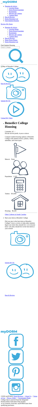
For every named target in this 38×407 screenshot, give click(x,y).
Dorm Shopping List (11, 19)
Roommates (13, 12)
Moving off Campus (15, 13)
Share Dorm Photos (11, 40)
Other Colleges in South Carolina (15, 214)
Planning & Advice (11, 6)
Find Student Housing (12, 21)
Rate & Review (10, 17)
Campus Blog (13, 15)
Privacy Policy (11, 398)
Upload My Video (6, 118)
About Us (28, 396)
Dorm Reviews (18, 396)
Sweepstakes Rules (24, 398)
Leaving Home (14, 8)
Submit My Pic (5, 101)
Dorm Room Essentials (16, 10)
